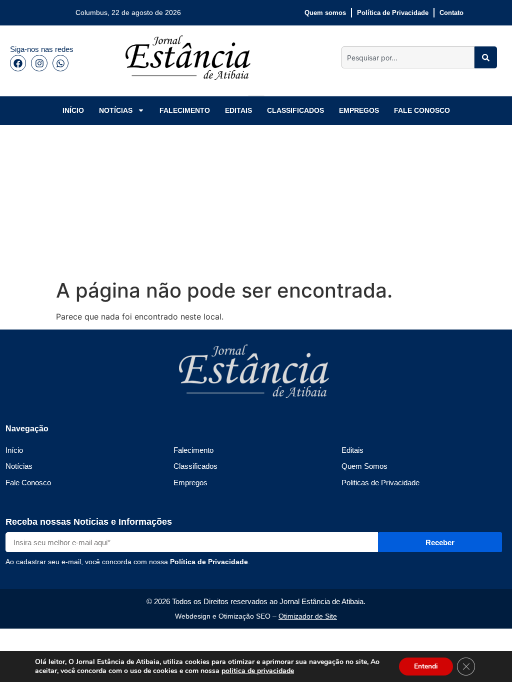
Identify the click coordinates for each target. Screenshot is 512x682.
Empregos (191, 482)
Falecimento (194, 450)
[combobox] (408, 57)
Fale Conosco (28, 482)
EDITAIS (238, 110)
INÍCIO (73, 110)
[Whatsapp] (60, 63)
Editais (353, 450)
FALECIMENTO (185, 110)
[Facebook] (18, 63)
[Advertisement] (256, 200)
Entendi (426, 666)
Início (14, 450)
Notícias (19, 466)
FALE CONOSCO (422, 110)
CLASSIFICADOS (295, 110)
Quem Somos (365, 466)
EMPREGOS (359, 110)
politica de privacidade (258, 671)
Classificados (196, 466)
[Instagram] (39, 63)
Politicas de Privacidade (381, 482)
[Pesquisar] (485, 57)
